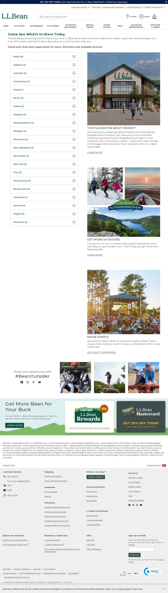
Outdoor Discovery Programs (15, 540)
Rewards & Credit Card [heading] (55, 535)
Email (9, 490)
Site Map (6, 569)
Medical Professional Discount (57, 507)
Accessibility (73, 573)
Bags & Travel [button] (90, 26)
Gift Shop (90, 540)
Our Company (134, 491)
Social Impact (134, 482)
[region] (84, 2)
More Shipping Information (55, 481)
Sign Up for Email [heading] (137, 535)
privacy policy (124, 589)
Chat (9, 485)
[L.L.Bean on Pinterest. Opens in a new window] (33, 382)
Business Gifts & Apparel (113, 7)
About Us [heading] (133, 473)
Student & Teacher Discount (56, 521)
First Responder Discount (55, 512)
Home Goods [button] (106, 26)
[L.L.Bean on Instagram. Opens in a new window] (27, 382)
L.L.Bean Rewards (133, 7)
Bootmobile (91, 501)
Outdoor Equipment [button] (70, 26)
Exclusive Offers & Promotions (57, 525)
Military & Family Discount (55, 516)
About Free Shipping (53, 476)
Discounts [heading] (49, 503)
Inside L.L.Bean (134, 487)
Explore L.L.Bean (135, 478)
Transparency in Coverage (54, 573)
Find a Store (91, 491)
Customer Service (79, 7)
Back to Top (10, 465)
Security (37, 569)
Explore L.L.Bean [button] (155, 26)
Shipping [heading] (48, 472)
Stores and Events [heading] (95, 487)
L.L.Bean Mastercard (54, 544)
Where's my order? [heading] (96, 472)
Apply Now (123, 2)
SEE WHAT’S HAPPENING (101, 352)
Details (131, 545)
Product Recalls (9, 573)
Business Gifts (92, 515)
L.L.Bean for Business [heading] (97, 511)
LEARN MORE (95, 152)
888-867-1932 (24, 481)
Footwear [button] (53, 26)
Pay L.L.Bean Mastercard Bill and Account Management (62, 550)
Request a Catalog (136, 500)
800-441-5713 (12, 476)
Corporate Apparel (94, 520)
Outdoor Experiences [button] (136, 26)
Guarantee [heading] (49, 487)
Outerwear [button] (36, 26)
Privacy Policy (49, 569)
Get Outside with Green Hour (15, 544)
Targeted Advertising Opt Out (17, 577)
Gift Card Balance (93, 549)
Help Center (12, 495)
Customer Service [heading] (12, 472)
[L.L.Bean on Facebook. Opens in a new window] (21, 382)
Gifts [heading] (88, 535)
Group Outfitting (93, 525)
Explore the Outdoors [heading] (13, 535)
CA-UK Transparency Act (29, 573)
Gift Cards (96, 7)
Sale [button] (120, 26)
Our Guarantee (50, 492)
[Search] (41, 16)
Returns (47, 496)
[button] (153, 571)
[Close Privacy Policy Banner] (163, 589)
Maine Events (92, 496)
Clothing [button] (19, 26)
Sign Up (134, 555)
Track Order (95, 477)
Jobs (130, 496)
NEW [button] (5, 26)
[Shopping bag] (155, 16)
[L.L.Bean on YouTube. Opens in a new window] (39, 382)
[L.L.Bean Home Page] (15, 16)
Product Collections (22, 569)
